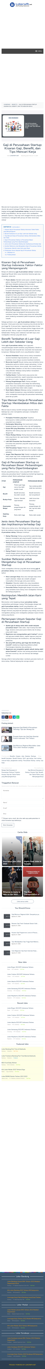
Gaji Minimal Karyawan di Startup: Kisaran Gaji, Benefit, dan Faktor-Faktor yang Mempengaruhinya (34, 772)
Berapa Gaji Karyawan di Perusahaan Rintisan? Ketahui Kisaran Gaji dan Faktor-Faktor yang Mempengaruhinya (11, 772)
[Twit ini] (6, 717)
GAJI (24, 758)
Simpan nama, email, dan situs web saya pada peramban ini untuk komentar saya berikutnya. (21, 819)
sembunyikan (16, 227)
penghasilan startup (16, 760)
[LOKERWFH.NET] (22, 4)
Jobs (22, 756)
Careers (18, 756)
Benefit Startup (17, 758)
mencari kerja (6, 760)
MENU (40, 51)
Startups (33, 756)
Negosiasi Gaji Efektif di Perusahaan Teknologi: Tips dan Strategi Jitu (25, 728)
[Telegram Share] (14, 717)
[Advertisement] (22, 31)
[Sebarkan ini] (3, 717)
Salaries (27, 756)
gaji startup (30, 758)
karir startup (37, 758)
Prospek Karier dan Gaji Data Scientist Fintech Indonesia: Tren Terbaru (25, 737)
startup (38, 760)
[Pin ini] (10, 717)
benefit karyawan (7, 758)
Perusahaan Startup (29, 760)
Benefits (12, 756)
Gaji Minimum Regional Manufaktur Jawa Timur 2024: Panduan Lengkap (26, 746)
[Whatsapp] (17, 717)
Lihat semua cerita (22, 901)
